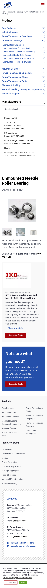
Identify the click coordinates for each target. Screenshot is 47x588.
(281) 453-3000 (20, 536)
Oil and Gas (7, 449)
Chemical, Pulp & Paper (12, 466)
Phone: (7, 129)
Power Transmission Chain (15, 77)
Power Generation (9, 462)
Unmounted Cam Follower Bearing (17, 48)
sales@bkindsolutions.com (22, 543)
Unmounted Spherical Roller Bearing (18, 58)
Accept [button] (23, 582)
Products (6, 401)
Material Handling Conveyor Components (22, 89)
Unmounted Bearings (16, 12)
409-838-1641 (23, 370)
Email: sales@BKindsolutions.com (18, 140)
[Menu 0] (42, 4)
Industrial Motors (10, 32)
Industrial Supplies (11, 93)
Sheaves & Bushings (11, 85)
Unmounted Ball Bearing (13, 45)
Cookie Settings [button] (10, 582)
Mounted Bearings (11, 69)
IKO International (11, 109)
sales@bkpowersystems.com (23, 546)
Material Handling (9, 483)
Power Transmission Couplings (17, 36)
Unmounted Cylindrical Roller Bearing (19, 52)
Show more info (15, 328)
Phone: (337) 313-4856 (14, 136)
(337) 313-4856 (20, 521)
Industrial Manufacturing (12, 479)
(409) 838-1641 (17, 129)
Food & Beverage (9, 475)
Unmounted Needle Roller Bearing (17, 55)
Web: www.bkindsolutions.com (17, 144)
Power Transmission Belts (14, 81)
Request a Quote (16, 335)
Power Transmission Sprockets (17, 73)
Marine (5, 458)
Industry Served (10, 442)
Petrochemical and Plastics (13, 454)
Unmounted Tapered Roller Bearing (18, 62)
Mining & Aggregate (10, 471)
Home (4, 12)
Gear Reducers (9, 28)
